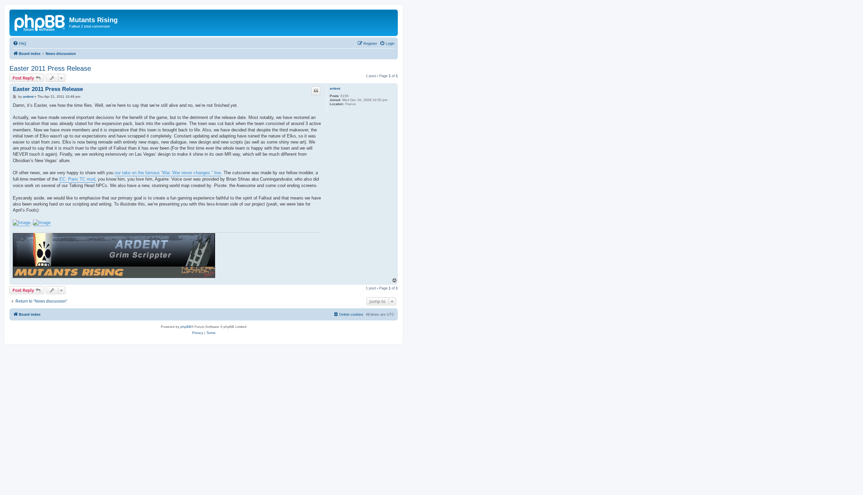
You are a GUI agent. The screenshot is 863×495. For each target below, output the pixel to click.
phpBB (185, 327)
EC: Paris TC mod (77, 179)
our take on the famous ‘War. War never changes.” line (168, 172)
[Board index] (40, 22)
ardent (335, 88)
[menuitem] (19, 43)
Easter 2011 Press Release (50, 68)
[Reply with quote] (315, 91)
